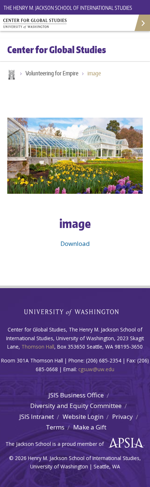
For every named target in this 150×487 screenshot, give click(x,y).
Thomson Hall (37, 346)
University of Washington (75, 311)
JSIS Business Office (76, 395)
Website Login (83, 416)
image (94, 73)
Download (75, 243)
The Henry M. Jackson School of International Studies (68, 8)
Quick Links (142, 23)
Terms (55, 427)
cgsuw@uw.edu (96, 369)
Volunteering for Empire (51, 73)
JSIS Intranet (36, 416)
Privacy (122, 416)
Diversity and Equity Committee (76, 405)
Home (10, 75)
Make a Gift (89, 427)
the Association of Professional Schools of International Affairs (124, 443)
